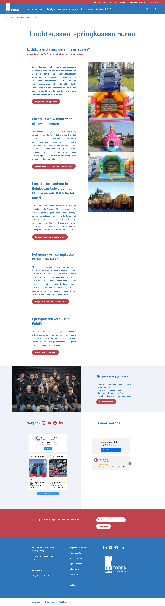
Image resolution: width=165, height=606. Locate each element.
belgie (13, 17)
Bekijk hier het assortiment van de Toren (50, 301)
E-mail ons (95, 2)
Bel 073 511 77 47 (110, 2)
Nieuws (123, 2)
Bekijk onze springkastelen (45, 352)
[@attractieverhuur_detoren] (37, 439)
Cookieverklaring (66, 602)
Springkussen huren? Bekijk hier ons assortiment (53, 166)
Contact (142, 2)
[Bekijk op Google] (96, 460)
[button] (91, 463)
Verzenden (103, 526)
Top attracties (76, 558)
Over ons (133, 2)
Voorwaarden (37, 602)
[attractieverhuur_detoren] (32, 456)
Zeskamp (74, 574)
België (72, 585)
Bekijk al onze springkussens (46, 101)
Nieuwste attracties (78, 553)
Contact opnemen (106, 401)
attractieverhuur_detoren (43, 456)
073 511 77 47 (39, 551)
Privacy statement (51, 602)
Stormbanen (75, 569)
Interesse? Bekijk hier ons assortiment (50, 237)
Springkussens (76, 563)
